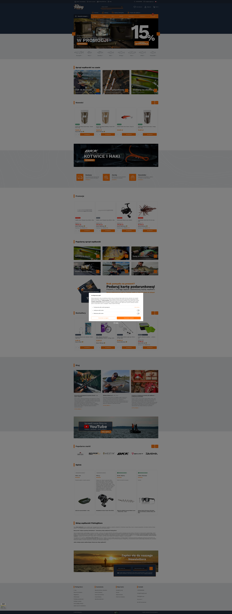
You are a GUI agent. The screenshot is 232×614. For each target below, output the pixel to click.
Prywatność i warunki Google (96, 301)
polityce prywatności (105, 300)
